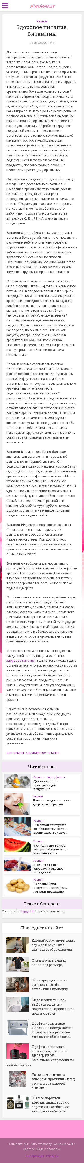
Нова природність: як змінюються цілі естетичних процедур (50, 984)
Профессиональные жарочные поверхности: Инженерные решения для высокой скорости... (52, 1030)
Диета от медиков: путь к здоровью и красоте (52, 802)
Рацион (42, 21)
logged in (27, 911)
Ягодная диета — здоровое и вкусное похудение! (48, 868)
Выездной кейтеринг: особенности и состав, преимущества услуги (50, 828)
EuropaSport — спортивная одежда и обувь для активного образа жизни (53, 945)
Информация (35, 1156)
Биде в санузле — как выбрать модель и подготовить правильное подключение (53, 1006)
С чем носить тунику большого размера (49, 962)
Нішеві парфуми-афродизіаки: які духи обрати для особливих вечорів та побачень (50, 1104)
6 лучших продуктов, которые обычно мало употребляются (50, 849)
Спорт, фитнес (55, 777)
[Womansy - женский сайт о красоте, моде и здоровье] (42, 5)
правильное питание (43, 752)
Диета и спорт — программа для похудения (45, 785)
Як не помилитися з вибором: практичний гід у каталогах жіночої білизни (53, 1081)
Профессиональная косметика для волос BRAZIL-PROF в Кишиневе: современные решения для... (40, 1056)
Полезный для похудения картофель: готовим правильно (50, 887)
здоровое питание (20, 660)
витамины (16, 752)
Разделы (52, 1156)
